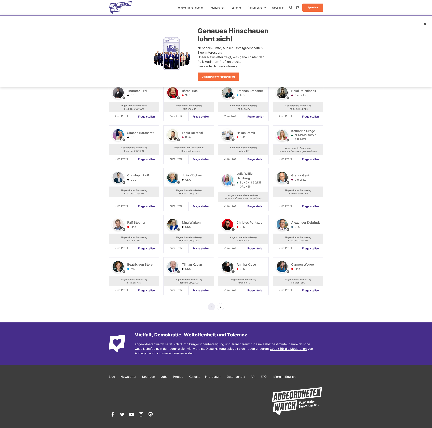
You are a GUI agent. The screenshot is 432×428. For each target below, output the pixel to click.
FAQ (264, 376)
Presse (178, 376)
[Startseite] (120, 8)
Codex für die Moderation (288, 348)
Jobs (164, 376)
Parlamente (255, 7)
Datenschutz (236, 376)
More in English (284, 376)
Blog (112, 376)
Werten (178, 353)
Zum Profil (121, 116)
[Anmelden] (298, 8)
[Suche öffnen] (291, 8)
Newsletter (128, 376)
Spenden (148, 376)
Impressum (213, 376)
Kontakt (194, 376)
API (253, 376)
